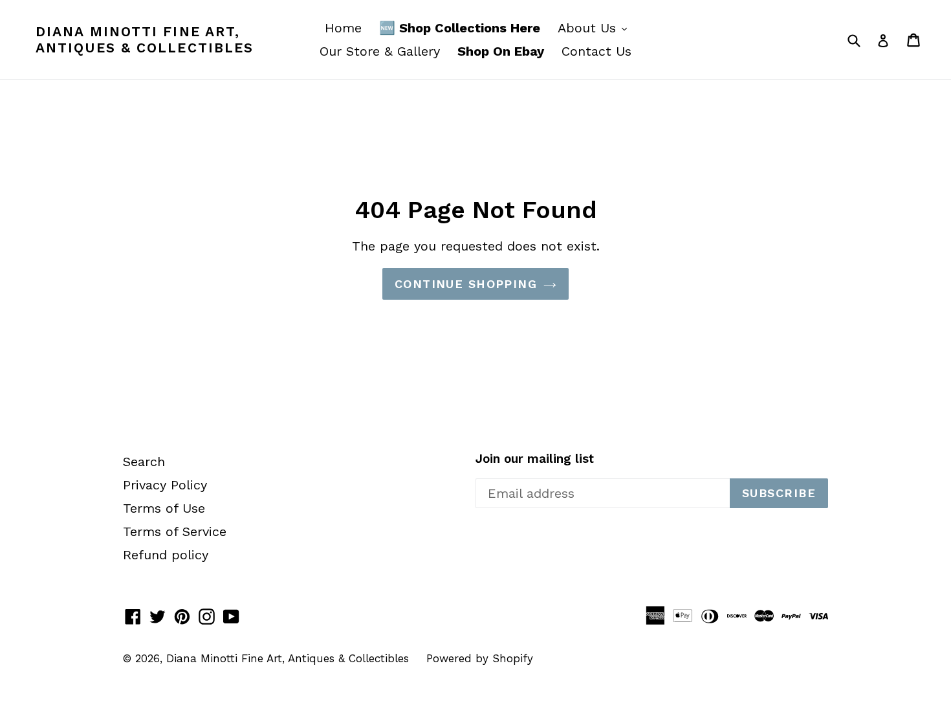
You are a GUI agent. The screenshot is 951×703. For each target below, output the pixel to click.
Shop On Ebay (500, 51)
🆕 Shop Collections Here (459, 28)
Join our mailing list (535, 459)
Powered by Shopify (479, 658)
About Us (595, 27)
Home (343, 28)
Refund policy (165, 555)
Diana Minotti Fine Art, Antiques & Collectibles (145, 39)
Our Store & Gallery (380, 51)
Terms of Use (164, 508)
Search (144, 461)
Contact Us (596, 51)
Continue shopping (466, 284)
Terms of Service (174, 531)
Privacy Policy (165, 485)
